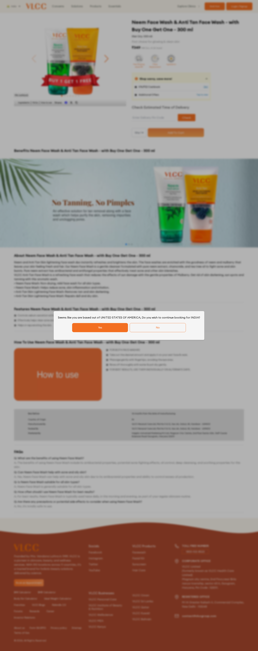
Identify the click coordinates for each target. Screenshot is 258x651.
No (158, 327)
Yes (100, 327)
